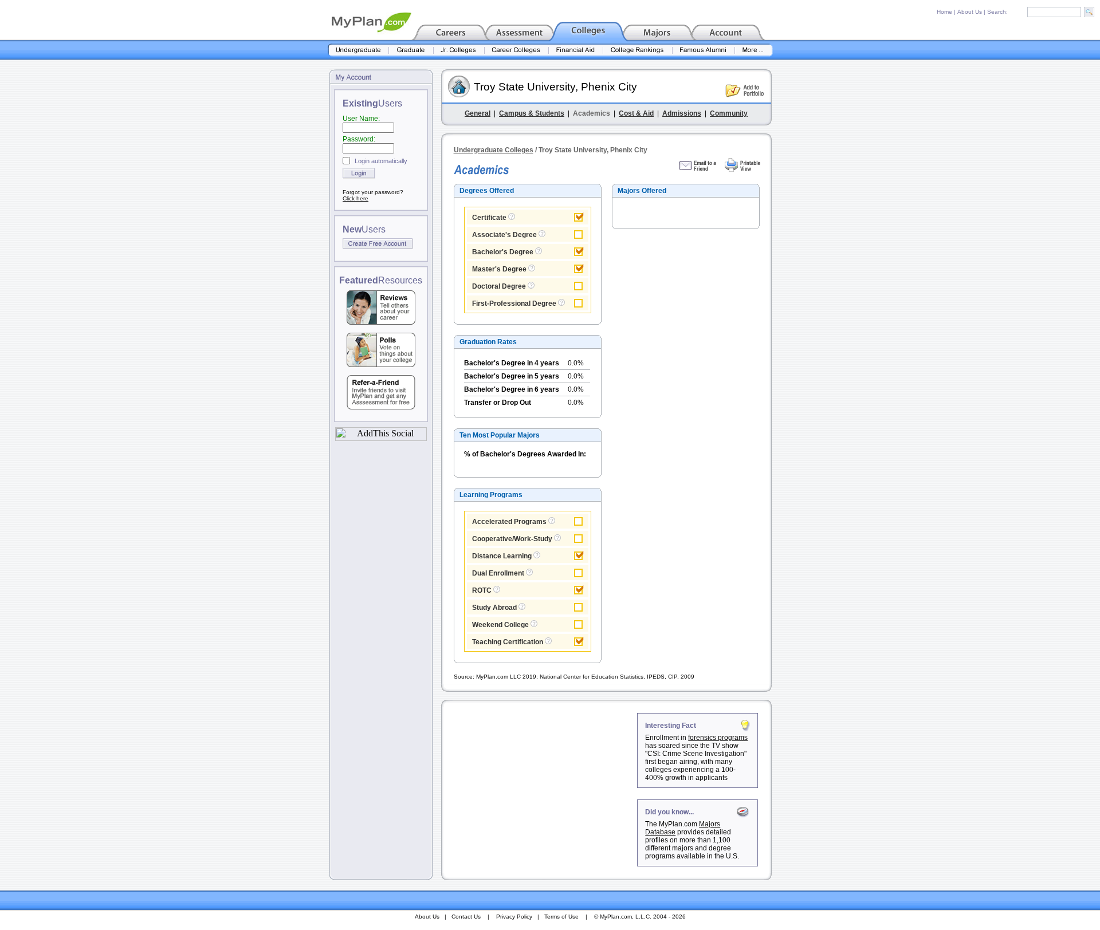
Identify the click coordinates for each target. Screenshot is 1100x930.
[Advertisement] (540, 784)
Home (944, 12)
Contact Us (466, 916)
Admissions (681, 113)
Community (729, 113)
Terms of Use (561, 916)
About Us (969, 12)
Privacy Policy (514, 916)
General (477, 113)
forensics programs (718, 738)
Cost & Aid (636, 113)
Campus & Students (531, 113)
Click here (355, 198)
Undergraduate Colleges (493, 150)
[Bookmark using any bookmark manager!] (381, 438)
